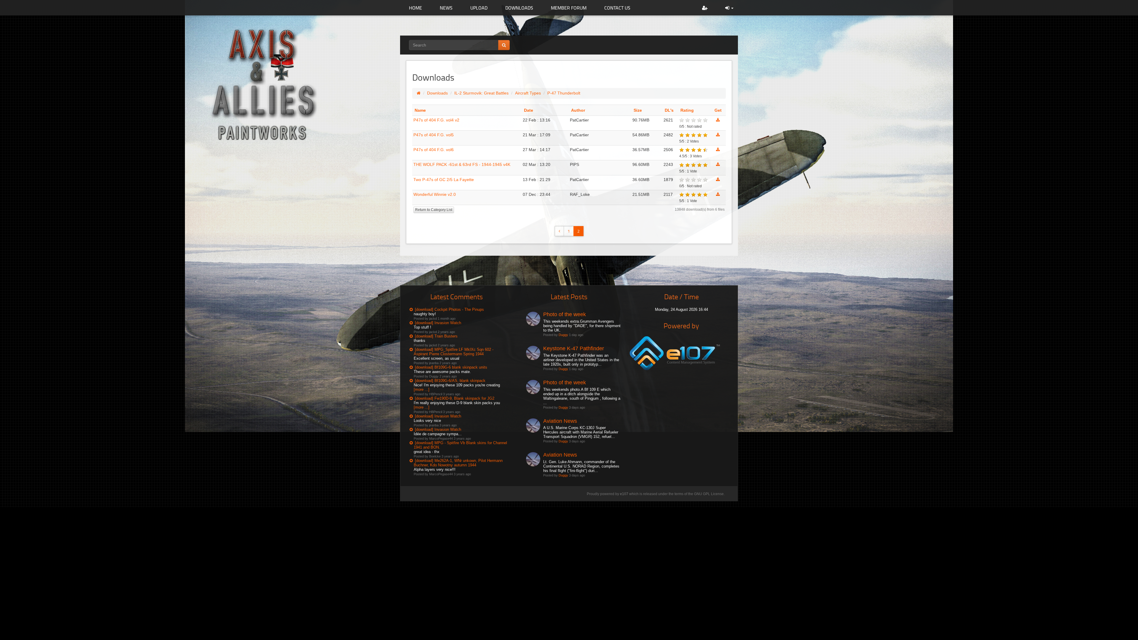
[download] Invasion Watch (438, 323)
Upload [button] (479, 7)
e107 (624, 494)
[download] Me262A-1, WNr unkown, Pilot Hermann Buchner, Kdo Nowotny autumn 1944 (458, 462)
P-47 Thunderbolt (563, 93)
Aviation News (560, 421)
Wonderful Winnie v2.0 (434, 194)
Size (638, 110)
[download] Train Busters (436, 336)
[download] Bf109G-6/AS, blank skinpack (450, 380)
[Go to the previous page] (559, 231)
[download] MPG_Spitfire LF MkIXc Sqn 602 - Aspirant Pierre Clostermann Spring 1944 (453, 351)
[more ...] (421, 389)
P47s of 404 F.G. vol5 (433, 134)
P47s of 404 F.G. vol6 (433, 149)
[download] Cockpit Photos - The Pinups (449, 309)
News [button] (446, 7)
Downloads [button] (519, 7)
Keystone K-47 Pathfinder (573, 348)
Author (578, 110)
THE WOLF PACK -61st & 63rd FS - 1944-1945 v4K (461, 164)
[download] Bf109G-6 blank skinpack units (451, 367)
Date (528, 110)
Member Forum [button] (568, 7)
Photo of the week (564, 314)
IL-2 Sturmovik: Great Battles (481, 93)
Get (718, 110)
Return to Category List (433, 210)
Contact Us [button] (617, 7)
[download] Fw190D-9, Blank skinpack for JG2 (454, 398)
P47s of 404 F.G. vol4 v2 (436, 120)
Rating (687, 110)
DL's (669, 110)
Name (420, 110)
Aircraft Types (528, 93)
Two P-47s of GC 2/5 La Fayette (443, 179)
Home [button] (415, 7)
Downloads (437, 93)
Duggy (563, 335)
